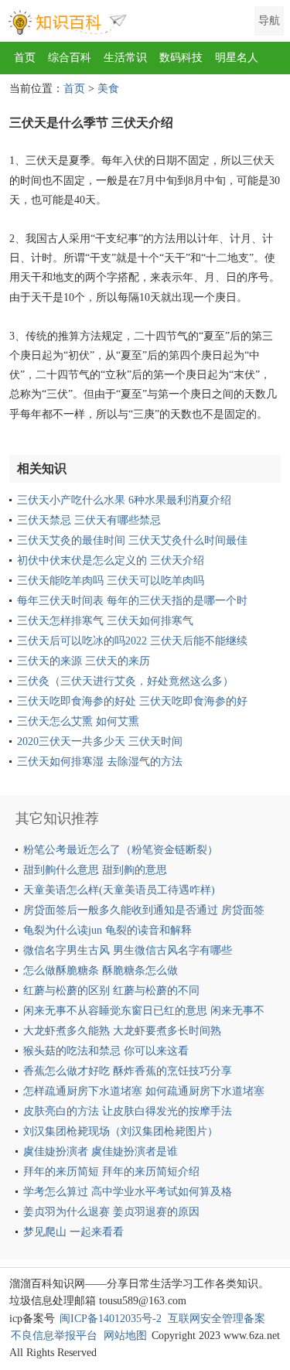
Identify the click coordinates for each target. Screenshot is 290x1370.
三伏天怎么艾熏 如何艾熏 (78, 721)
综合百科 (69, 57)
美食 (108, 88)
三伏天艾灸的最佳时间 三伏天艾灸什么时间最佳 (132, 540)
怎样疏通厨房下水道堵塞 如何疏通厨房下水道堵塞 (143, 1091)
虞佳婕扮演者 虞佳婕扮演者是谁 (100, 1151)
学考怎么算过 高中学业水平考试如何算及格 (127, 1191)
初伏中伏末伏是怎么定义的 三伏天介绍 (110, 560)
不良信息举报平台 (54, 1335)
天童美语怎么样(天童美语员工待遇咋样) (119, 890)
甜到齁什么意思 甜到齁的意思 (95, 870)
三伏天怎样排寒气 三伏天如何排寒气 (105, 621)
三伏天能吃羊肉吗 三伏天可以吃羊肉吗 (110, 580)
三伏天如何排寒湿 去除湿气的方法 (100, 761)
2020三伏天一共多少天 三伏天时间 (100, 741)
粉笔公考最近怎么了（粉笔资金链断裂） (120, 850)
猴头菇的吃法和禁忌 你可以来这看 (106, 1051)
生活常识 (125, 57)
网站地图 (125, 1335)
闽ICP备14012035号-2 (111, 1318)
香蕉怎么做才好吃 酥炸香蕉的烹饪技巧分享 (127, 1071)
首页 (25, 57)
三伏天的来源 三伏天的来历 (83, 661)
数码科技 (181, 57)
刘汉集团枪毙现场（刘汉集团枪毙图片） (120, 1131)
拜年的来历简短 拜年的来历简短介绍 (111, 1171)
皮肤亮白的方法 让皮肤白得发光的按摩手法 (127, 1111)
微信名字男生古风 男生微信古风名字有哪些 (127, 950)
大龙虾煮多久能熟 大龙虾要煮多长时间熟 (122, 1031)
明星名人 (236, 57)
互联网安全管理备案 (216, 1318)
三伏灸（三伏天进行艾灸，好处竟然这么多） (125, 681)
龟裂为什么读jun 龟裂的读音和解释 (107, 930)
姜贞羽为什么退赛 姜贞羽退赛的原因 (111, 1212)
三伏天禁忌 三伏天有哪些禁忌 (89, 520)
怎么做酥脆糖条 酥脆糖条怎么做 (100, 970)
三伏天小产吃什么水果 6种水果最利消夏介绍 (124, 500)
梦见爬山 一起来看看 (73, 1232)
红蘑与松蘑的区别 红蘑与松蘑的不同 (111, 990)
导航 (269, 20)
